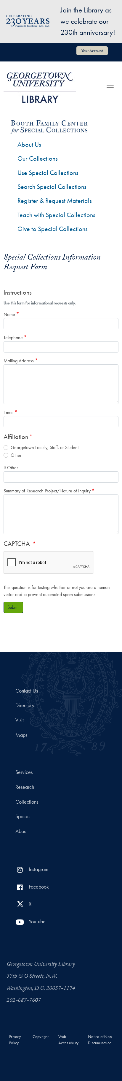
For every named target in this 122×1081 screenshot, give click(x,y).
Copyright (41, 1036)
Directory (24, 705)
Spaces (22, 816)
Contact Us (26, 691)
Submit (13, 607)
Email (8, 412)
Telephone (13, 337)
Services (24, 772)
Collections (26, 802)
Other (16, 455)
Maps (21, 735)
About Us (29, 144)
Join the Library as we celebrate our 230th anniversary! (87, 21)
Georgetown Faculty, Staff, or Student (44, 447)
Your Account (92, 50)
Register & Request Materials (54, 200)
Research (24, 787)
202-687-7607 (24, 1001)
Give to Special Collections (52, 229)
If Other (11, 467)
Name (9, 314)
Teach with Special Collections (56, 215)
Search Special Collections (51, 186)
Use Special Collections (47, 172)
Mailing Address (19, 361)
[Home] (40, 87)
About (21, 831)
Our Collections (37, 158)
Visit (19, 720)
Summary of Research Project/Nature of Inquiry (47, 491)
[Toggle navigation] (110, 88)
